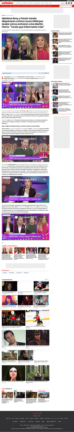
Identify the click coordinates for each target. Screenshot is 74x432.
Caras (13, 418)
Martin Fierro (26, 272)
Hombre (31, 418)
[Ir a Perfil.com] (69, 1)
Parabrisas (36, 418)
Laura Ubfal (5, 272)
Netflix (42, 3)
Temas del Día (5, 6)
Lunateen (61, 418)
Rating (49, 6)
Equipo (43, 421)
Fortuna (27, 418)
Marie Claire (22, 418)
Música (46, 3)
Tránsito (59, 421)
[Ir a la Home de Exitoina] (8, 3)
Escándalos (19, 3)
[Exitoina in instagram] (66, 3)
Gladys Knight (25, 6)
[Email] (48, 73)
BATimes (66, 418)
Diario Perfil (8, 418)
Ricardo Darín (32, 6)
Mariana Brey (21, 77)
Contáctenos (30, 421)
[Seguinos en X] (71, 3)
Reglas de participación (51, 421)
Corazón (25, 3)
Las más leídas (55, 31)
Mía (57, 418)
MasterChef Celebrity (42, 6)
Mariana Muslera (17, 6)
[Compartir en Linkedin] (46, 73)
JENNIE (10, 6)
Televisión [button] (30, 3)
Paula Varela (19, 272)
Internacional (36, 3)
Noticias (17, 418)
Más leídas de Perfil (56, 81)
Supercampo (47, 418)
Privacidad (37, 421)
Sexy (50, 3)
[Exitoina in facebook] (69, 3)
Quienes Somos (23, 421)
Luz (55, 418)
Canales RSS (15, 421)
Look (52, 418)
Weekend (42, 418)
